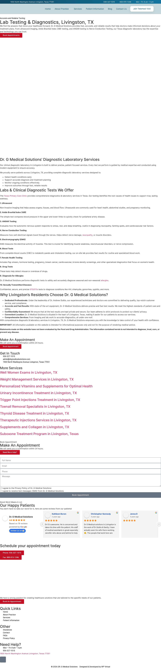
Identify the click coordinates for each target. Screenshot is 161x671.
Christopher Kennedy (101, 514)
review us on (16, 530)
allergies (104, 280)
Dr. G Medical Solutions (21, 517)
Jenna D (134, 514)
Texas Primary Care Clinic (15, 196)
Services (78, 9)
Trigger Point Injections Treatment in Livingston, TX (40, 400)
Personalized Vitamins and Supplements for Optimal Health (46, 386)
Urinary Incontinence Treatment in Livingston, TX (38, 393)
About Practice (62, 9)
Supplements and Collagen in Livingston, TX (34, 427)
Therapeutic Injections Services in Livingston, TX (38, 420)
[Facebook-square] (3, 659)
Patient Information (95, 9)
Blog (110, 9)
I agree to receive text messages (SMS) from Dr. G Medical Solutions (33, 491)
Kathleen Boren (59, 514)
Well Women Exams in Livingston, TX (28, 372)
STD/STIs (34, 289)
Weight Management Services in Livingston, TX (37, 379)
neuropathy (87, 235)
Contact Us (121, 9)
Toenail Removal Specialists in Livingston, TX (35, 406)
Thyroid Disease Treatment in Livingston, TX (34, 413)
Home (48, 9)
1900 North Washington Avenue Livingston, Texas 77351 (25, 653)
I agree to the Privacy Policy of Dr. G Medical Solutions (26, 488)
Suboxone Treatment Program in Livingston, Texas (39, 434)
